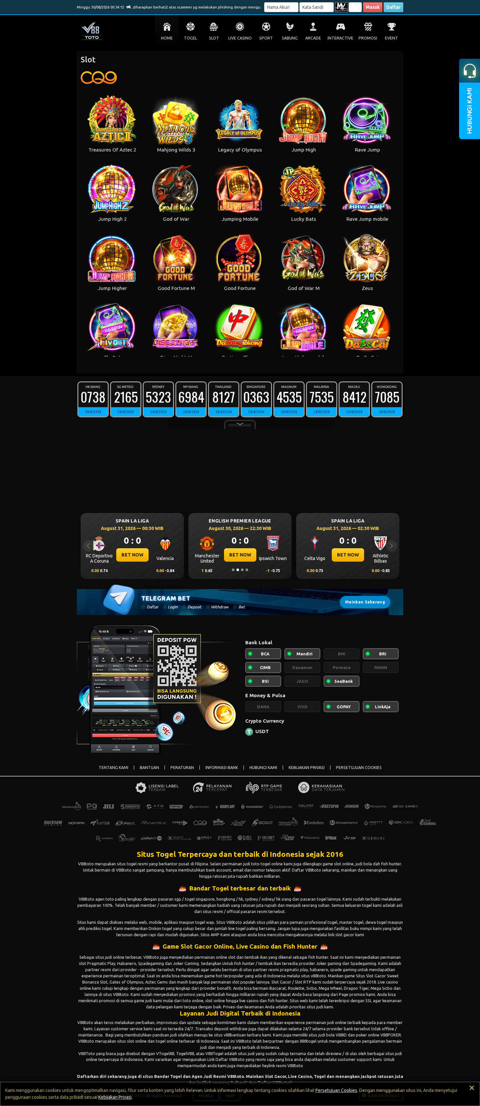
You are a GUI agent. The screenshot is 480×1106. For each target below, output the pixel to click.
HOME (167, 38)
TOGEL (190, 38)
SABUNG (290, 38)
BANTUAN (149, 767)
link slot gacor (341, 934)
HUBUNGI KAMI (263, 767)
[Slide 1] (233, 569)
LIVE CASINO (240, 38)
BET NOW (132, 554)
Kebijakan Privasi (115, 1097)
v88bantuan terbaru (242, 1035)
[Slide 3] (242, 569)
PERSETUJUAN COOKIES (359, 767)
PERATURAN (182, 767)
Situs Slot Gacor (371, 975)
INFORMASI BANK (221, 767)
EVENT (391, 38)
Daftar (393, 7)
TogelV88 (185, 1053)
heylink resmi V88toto (282, 1065)
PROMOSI (368, 38)
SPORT (266, 38)
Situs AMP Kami (215, 934)
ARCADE (313, 38)
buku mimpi (361, 928)
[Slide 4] (247, 569)
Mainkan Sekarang (365, 602)
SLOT (214, 38)
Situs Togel (156, 854)
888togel (308, 1041)
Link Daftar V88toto (226, 1059)
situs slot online (132, 1041)
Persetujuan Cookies (336, 1090)
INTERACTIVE (340, 38)
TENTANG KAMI (113, 767)
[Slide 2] (237, 569)
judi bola (326, 1035)
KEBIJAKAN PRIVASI (307, 767)
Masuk (373, 7)
